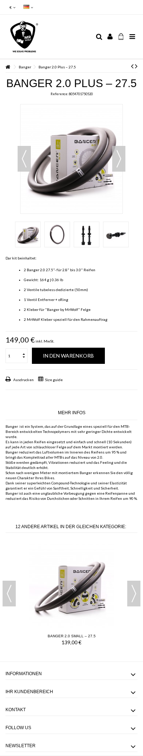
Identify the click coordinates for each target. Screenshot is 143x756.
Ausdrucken (23, 379)
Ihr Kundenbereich (29, 691)
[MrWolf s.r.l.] (48, 36)
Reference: (59, 94)
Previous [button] (9, 593)
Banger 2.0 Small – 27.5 (72, 636)
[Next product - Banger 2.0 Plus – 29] (136, 65)
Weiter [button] (118, 159)
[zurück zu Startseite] (8, 67)
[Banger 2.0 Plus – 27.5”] (27, 234)
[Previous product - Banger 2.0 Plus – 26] (132, 65)
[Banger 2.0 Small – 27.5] (71, 585)
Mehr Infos (71, 413)
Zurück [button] (24, 159)
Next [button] (133, 593)
